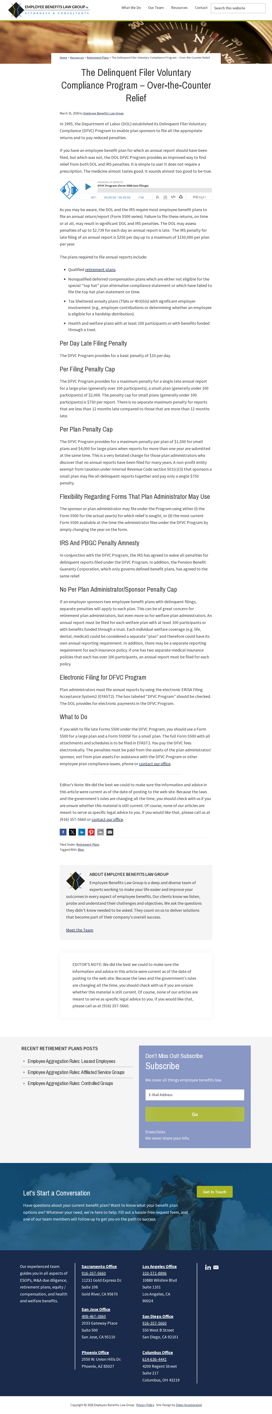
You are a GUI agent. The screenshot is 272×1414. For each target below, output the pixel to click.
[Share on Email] (109, 832)
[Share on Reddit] (100, 832)
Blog (81, 850)
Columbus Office (157, 1352)
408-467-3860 (94, 1316)
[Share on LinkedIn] (81, 832)
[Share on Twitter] (72, 832)
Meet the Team (79, 930)
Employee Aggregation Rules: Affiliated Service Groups (76, 1072)
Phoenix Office (95, 1352)
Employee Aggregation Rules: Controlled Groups (70, 1083)
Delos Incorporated (189, 1405)
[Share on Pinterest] (91, 832)
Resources (77, 57)
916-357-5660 (94, 1273)
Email (215, 1267)
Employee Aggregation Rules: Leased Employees (71, 1061)
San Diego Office (157, 1316)
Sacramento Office (99, 1266)
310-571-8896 (154, 1273)
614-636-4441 (154, 1359)
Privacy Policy (155, 1131)
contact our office (154, 763)
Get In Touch (214, 1191)
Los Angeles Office (159, 1266)
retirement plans (100, 269)
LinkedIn (208, 1267)
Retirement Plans (87, 844)
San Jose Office (96, 1309)
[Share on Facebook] (63, 832)
